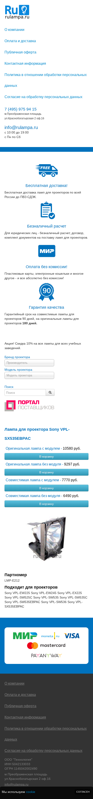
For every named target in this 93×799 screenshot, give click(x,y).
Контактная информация (25, 63)
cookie (30, 792)
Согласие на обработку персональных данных (43, 97)
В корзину (46, 456)
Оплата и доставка (20, 41)
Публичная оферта (20, 52)
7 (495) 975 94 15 (21, 109)
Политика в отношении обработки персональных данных (46, 80)
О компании (14, 30)
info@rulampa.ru (21, 127)
